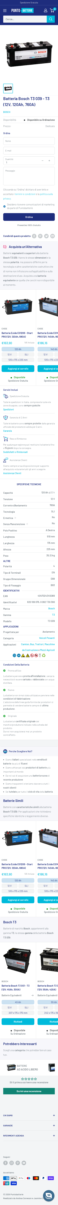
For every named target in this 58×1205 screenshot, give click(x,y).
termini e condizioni (25, 194)
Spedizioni (8, 409)
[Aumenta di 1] (49, 160)
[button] (48, 1195)
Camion (25, 644)
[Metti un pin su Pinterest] (40, 236)
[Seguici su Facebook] (5, 1163)
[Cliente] (45, 10)
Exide (4, 328)
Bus (32, 644)
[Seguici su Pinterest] (17, 1163)
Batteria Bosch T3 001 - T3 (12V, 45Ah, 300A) (15, 987)
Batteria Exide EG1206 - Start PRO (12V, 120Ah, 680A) (17, 334)
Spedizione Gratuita (29, 2)
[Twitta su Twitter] (46, 236)
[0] (52, 10)
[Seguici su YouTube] (24, 1163)
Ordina (29, 216)
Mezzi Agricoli (47, 650)
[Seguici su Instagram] (11, 1163)
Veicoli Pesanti (47, 637)
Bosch (6, 112)
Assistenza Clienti (12, 473)
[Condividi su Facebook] (34, 236)
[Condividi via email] (52, 236)
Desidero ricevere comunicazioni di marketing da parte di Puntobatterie (30, 206)
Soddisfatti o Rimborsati (15, 452)
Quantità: (9, 159)
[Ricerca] (51, 19)
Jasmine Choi (40, 1198)
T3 (53, 614)
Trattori (39, 644)
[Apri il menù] (4, 10)
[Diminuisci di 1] (42, 160)
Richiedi (18, 1021)
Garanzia (7, 430)
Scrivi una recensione (29, 1091)
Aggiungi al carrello (18, 368)
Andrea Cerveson (24, 1198)
